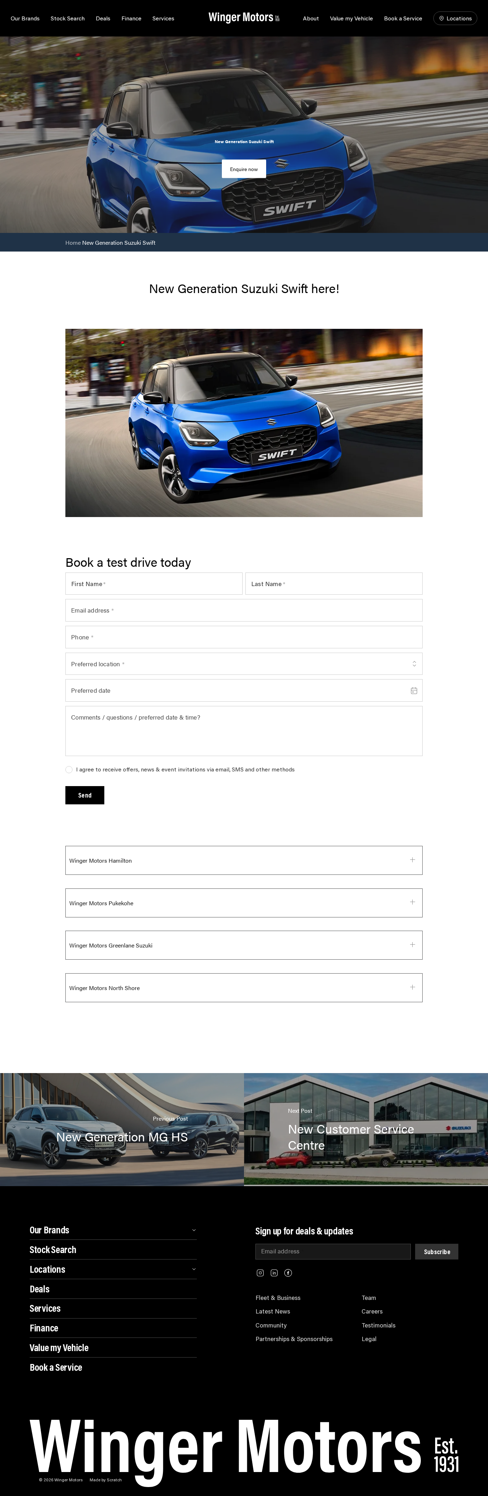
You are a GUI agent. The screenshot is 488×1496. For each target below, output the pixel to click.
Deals (103, 18)
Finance (131, 18)
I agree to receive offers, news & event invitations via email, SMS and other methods (185, 769)
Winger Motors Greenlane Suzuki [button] (111, 945)
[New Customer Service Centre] (366, 1129)
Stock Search (68, 18)
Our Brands (25, 18)
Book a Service (403, 18)
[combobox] (244, 664)
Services (163, 18)
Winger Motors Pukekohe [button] (101, 903)
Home (73, 242)
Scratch (114, 1479)
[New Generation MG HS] (122, 1129)
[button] (84, 795)
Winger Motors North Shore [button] (104, 988)
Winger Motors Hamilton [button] (100, 860)
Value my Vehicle (351, 18)
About (311, 18)
